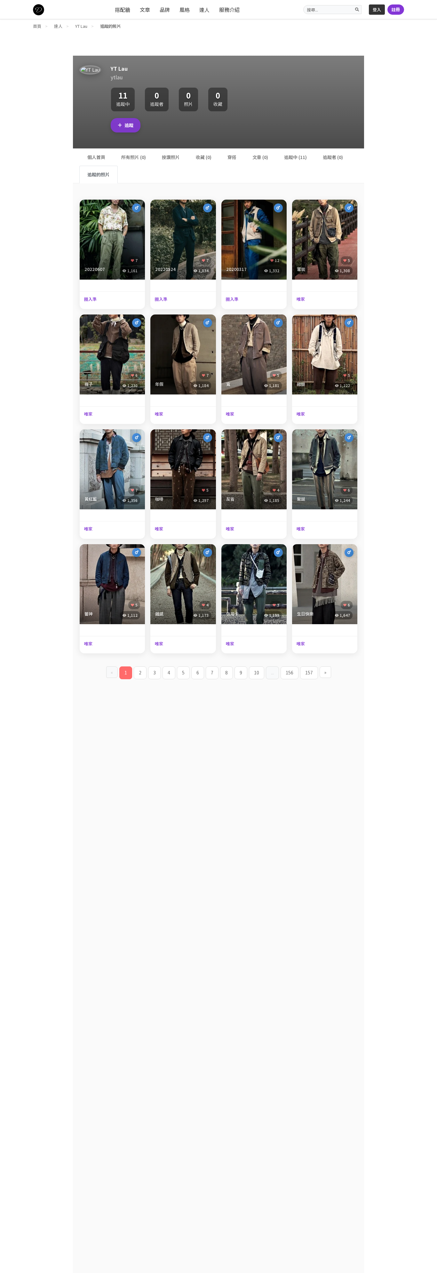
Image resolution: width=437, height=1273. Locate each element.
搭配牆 (122, 9)
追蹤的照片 (98, 174)
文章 (145, 9)
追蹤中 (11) (295, 157)
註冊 (396, 9)
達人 (204, 9)
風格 (184, 9)
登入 (377, 9)
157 (309, 672)
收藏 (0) (203, 157)
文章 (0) (260, 157)
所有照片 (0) (133, 157)
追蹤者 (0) (333, 157)
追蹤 (128, 125)
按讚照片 (171, 157)
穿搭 (231, 157)
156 (289, 672)
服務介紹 (229, 9)
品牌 (165, 9)
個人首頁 (96, 157)
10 (256, 672)
